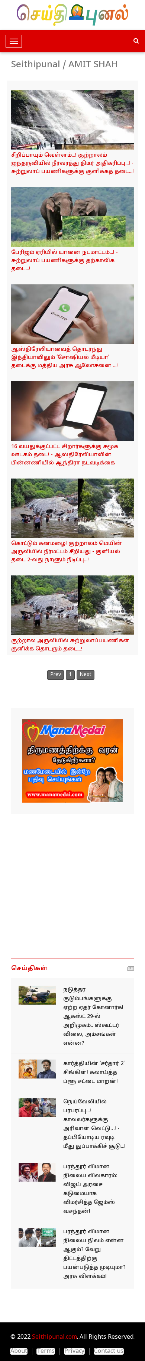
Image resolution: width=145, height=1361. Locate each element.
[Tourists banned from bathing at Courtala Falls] (72, 605)
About (18, 1351)
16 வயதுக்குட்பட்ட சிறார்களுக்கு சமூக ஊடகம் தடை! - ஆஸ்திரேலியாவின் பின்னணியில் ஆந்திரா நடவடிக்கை (64, 455)
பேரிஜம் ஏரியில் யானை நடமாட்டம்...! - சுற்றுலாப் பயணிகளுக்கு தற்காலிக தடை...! (64, 260)
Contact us (108, 1351)
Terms (46, 1351)
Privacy (74, 1351)
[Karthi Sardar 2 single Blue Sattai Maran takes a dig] (37, 1069)
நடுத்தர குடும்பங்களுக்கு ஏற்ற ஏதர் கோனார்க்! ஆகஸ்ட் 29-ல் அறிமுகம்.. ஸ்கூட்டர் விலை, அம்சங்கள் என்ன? (93, 1017)
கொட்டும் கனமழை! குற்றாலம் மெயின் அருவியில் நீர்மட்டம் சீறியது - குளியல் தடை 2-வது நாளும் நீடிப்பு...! (66, 552)
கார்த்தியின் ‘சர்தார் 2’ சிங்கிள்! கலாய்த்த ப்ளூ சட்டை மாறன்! (94, 1073)
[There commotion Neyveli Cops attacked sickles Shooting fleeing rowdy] (37, 1107)
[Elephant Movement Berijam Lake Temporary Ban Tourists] (72, 217)
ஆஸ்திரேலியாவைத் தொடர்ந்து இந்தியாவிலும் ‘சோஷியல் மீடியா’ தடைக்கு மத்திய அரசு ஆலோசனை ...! (64, 357)
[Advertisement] (72, 886)
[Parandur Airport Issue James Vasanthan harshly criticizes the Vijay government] (37, 1172)
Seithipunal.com (54, 1337)
